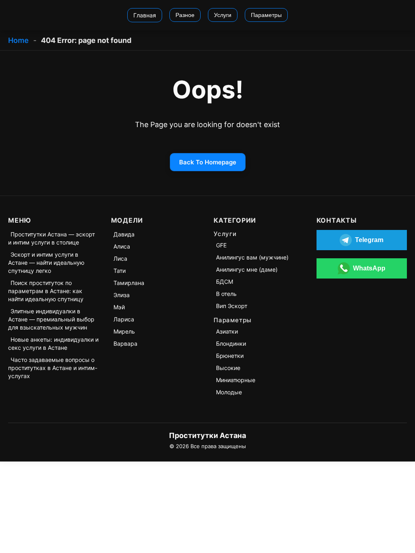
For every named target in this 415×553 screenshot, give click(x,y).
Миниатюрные (235, 379)
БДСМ (224, 281)
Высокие (228, 367)
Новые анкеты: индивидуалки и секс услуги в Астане (53, 343)
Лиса (120, 258)
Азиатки (227, 331)
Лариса (123, 319)
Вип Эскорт (231, 305)
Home (18, 40)
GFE (221, 245)
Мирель (124, 331)
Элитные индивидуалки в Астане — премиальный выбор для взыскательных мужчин (51, 319)
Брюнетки (230, 355)
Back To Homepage (207, 162)
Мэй (119, 307)
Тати (119, 270)
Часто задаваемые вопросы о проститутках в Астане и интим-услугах (52, 367)
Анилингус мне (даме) (247, 269)
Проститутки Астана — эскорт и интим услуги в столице (51, 238)
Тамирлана (128, 282)
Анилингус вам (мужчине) (252, 257)
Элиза (121, 294)
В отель (226, 293)
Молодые (229, 392)
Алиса (121, 246)
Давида (124, 234)
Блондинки (231, 343)
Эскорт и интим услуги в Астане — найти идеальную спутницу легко (46, 262)
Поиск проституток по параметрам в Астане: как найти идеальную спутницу (45, 290)
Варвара (125, 343)
